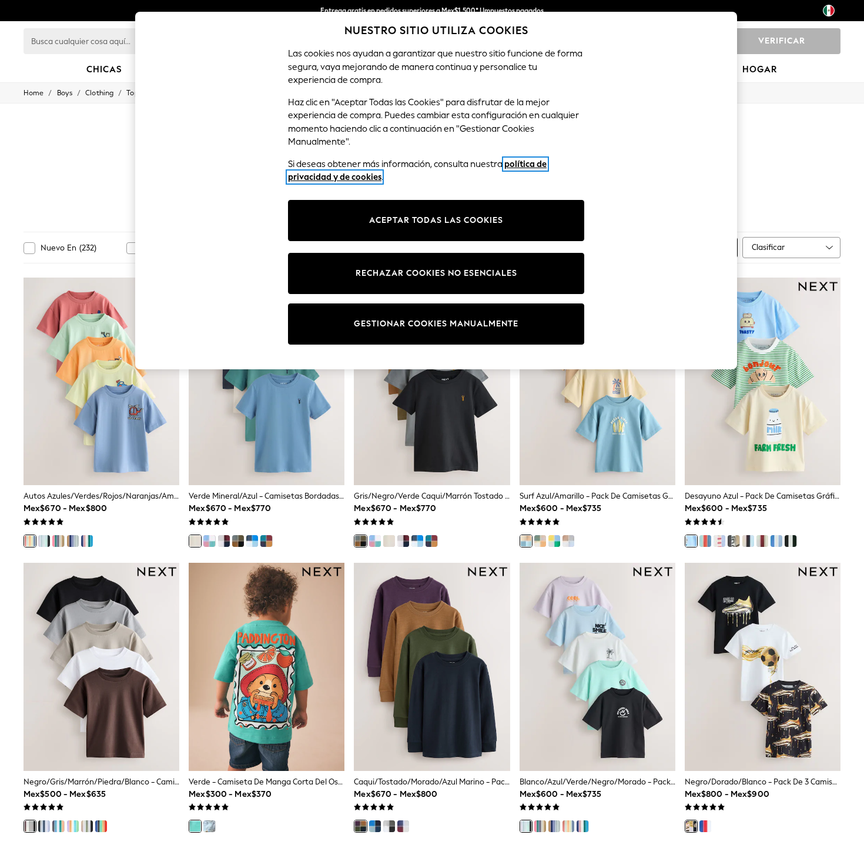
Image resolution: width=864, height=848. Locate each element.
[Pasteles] (209, 541)
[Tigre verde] (790, 541)
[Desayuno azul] (691, 541)
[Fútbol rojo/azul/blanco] (705, 826)
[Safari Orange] (705, 541)
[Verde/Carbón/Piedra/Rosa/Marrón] (58, 541)
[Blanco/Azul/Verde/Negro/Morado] (44, 541)
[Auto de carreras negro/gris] (748, 541)
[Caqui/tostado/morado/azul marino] (360, 826)
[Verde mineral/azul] (195, 541)
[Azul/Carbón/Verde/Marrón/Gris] (73, 541)
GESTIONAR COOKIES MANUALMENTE (436, 324)
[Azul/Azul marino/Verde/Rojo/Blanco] (87, 541)
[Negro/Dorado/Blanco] (691, 826)
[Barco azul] (719, 541)
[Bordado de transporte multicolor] (101, 826)
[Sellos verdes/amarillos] (554, 541)
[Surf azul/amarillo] (526, 541)
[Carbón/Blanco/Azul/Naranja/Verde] (58, 826)
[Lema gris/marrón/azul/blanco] (568, 541)
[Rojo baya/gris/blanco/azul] (403, 826)
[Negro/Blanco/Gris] (389, 826)
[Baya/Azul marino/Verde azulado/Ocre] (266, 541)
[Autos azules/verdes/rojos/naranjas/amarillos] (30, 541)
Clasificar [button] (768, 247)
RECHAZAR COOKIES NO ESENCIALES (436, 273)
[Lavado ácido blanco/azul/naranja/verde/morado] (73, 826)
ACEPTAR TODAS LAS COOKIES (436, 220)
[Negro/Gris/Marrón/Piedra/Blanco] (30, 826)
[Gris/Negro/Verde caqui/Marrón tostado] (238, 541)
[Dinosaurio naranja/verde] (540, 541)
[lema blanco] (762, 541)
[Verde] (195, 826)
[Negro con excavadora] (733, 541)
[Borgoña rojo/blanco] (224, 541)
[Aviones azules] (776, 541)
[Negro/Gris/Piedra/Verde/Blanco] (87, 826)
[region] (436, 190)
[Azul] (252, 541)
